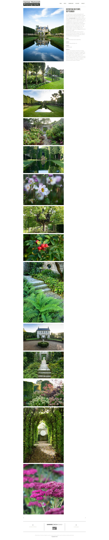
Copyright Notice (54, 536)
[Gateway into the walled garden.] (43, 131)
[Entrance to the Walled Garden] (43, 365)
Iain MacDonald (72, 18)
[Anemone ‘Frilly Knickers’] (43, 189)
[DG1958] (43, 392)
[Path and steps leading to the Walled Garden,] (43, 292)
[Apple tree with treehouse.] (43, 219)
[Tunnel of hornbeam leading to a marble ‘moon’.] (43, 435)
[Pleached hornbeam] (43, 75)
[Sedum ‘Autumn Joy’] (43, 489)
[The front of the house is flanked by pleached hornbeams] (43, 337)
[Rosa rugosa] (43, 247)
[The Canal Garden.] (43, 34)
